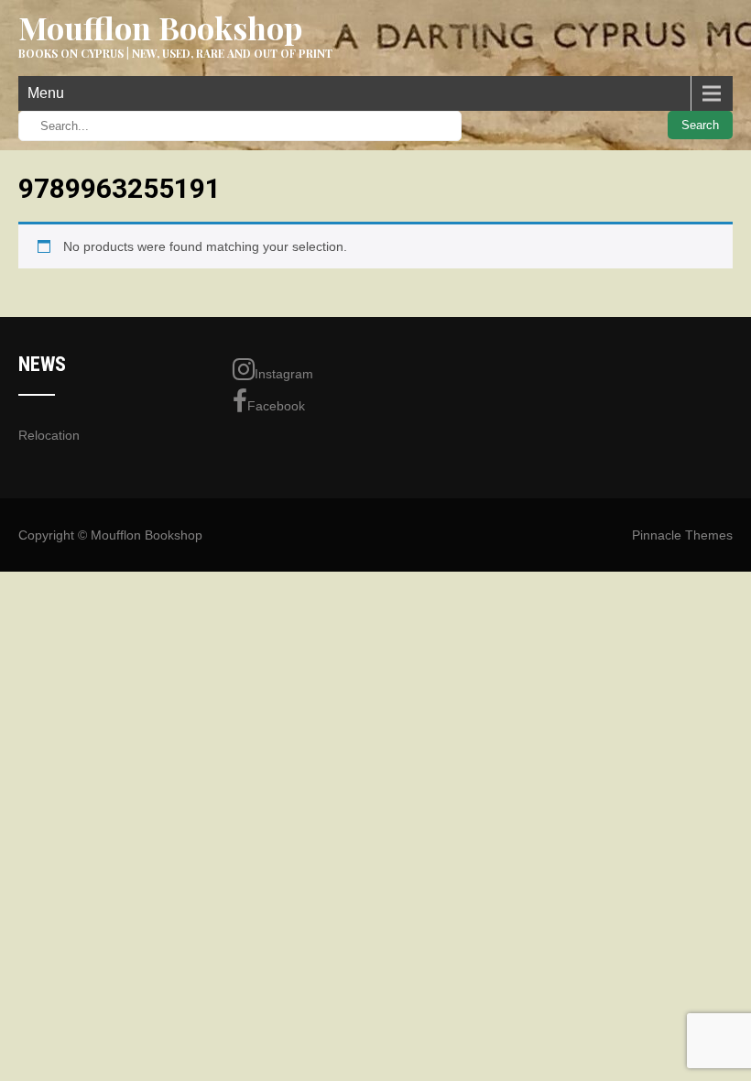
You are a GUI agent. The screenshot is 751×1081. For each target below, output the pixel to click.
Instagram (284, 373)
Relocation (49, 435)
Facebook (276, 406)
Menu (45, 93)
